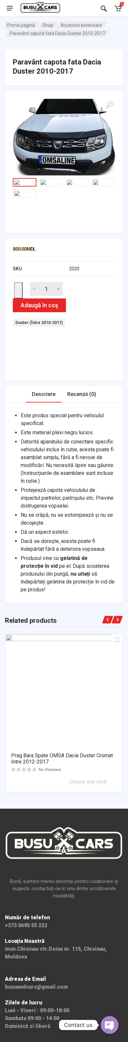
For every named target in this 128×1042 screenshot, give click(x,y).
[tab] (43, 394)
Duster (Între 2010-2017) (39, 322)
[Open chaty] (109, 1025)
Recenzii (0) (81, 394)
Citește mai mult (88, 782)
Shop (47, 25)
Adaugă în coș (39, 305)
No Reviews (50, 769)
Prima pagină (21, 25)
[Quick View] (63, 782)
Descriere (43, 394)
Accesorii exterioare (81, 25)
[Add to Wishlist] (18, 290)
